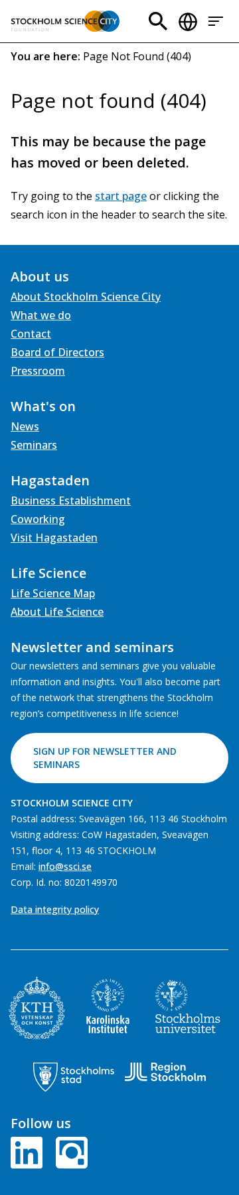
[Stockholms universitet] (187, 1006)
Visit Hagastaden (54, 537)
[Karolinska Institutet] (108, 1006)
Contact (31, 333)
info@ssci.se (65, 866)
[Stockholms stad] (73, 1077)
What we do (41, 315)
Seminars (34, 445)
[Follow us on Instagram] (69, 1151)
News (25, 426)
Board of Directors (57, 352)
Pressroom (38, 370)
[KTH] (36, 1008)
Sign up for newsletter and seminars (105, 758)
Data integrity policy (55, 909)
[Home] (65, 21)
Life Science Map (53, 593)
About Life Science (57, 611)
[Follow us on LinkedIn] (29, 1151)
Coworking (38, 519)
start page (121, 196)
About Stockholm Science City (86, 296)
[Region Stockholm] (165, 1071)
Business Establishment (71, 500)
